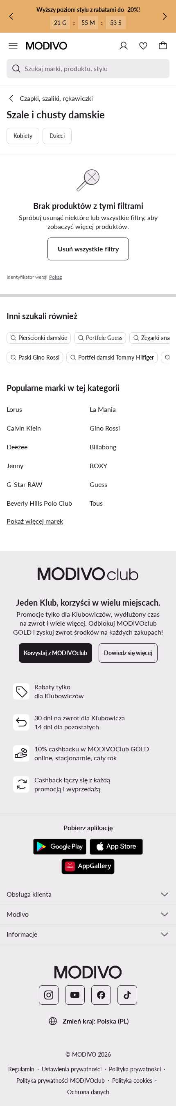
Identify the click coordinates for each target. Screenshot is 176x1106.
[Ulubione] (143, 46)
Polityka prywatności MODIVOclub (60, 1080)
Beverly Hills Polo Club (39, 503)
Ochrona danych (88, 1091)
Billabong (103, 447)
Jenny (15, 465)
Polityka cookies (132, 1080)
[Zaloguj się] (123, 46)
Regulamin (21, 1069)
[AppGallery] (88, 866)
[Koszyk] (163, 46)
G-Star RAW (25, 484)
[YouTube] (75, 995)
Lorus (14, 409)
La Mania (103, 409)
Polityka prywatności (135, 1069)
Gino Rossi (105, 428)
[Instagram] (49, 995)
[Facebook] (101, 995)
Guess (98, 484)
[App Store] (116, 847)
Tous (96, 503)
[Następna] (164, 16)
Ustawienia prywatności (72, 1069)
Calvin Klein (24, 428)
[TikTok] (127, 995)
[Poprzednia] (11, 16)
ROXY (98, 465)
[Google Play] (59, 847)
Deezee (17, 447)
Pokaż (55, 277)
